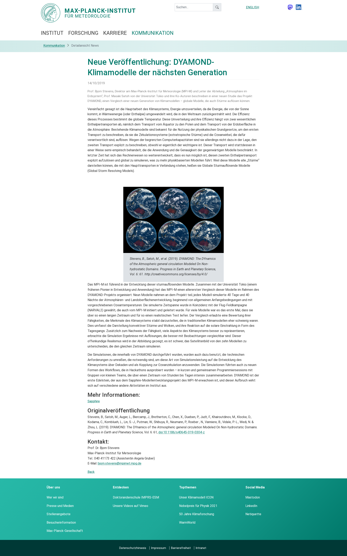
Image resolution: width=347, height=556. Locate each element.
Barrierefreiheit (181, 548)
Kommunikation (54, 45)
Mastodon (252, 497)
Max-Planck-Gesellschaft (65, 531)
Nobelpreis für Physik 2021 (198, 506)
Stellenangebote (58, 514)
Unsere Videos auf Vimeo (130, 506)
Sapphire (94, 401)
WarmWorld (187, 522)
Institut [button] (52, 33)
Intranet (201, 548)
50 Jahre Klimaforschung (196, 514)
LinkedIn (251, 506)
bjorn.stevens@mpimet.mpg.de (119, 463)
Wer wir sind (55, 497)
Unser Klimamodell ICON (196, 497)
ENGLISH (252, 7)
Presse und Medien (60, 506)
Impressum (158, 548)
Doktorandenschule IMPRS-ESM (136, 497)
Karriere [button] (115, 33)
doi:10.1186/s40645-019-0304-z (181, 432)
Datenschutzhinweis (132, 548)
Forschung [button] (83, 33)
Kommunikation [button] (153, 33)
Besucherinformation (61, 522)
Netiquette (253, 514)
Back (91, 472)
